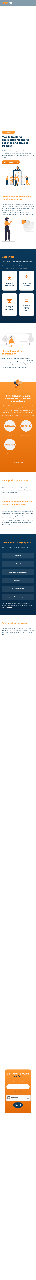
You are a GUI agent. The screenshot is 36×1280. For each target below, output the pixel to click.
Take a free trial (11, 162)
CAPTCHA (18, 1092)
